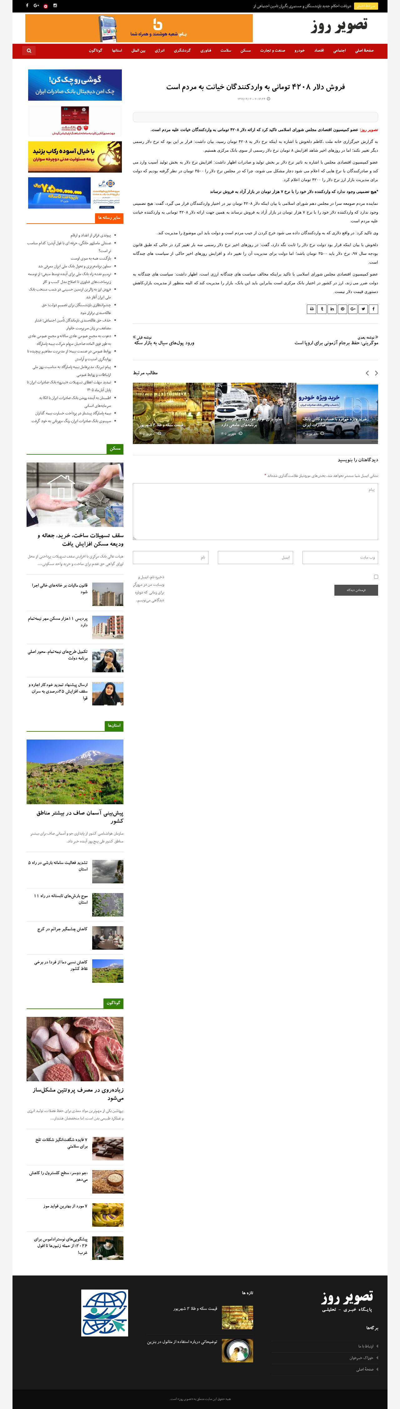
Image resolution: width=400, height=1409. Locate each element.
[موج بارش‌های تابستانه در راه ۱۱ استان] (107, 905)
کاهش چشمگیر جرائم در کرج (62, 929)
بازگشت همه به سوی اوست (91, 258)
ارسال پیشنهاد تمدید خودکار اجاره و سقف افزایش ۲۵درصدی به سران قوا (58, 692)
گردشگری (182, 51)
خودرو (299, 51)
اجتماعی (339, 51)
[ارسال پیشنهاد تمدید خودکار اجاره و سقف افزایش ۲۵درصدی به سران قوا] (107, 693)
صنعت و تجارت (272, 51)
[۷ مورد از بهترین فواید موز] (107, 1215)
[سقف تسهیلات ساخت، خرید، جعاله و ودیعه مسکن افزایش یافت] (75, 494)
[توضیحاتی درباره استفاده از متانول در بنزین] (237, 1350)
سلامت (225, 51)
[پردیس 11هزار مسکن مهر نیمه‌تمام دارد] (107, 627)
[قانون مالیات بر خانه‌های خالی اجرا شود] (107, 594)
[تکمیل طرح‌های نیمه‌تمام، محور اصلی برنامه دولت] (107, 660)
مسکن (245, 51)
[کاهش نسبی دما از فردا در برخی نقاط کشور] (107, 971)
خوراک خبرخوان (361, 1358)
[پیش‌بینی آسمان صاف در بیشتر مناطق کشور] (75, 772)
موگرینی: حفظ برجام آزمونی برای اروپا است (336, 341)
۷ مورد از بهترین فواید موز (65, 1206)
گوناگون (95, 51)
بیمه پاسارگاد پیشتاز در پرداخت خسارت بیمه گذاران (73, 413)
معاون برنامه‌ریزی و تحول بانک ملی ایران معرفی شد (74, 266)
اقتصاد (319, 51)
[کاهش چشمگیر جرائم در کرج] (107, 938)
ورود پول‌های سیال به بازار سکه (163, 341)
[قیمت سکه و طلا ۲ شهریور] (174, 413)
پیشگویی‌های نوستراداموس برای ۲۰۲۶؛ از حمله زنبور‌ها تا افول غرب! (61, 1246)
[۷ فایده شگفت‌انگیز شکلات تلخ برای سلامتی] (107, 1148)
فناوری (205, 51)
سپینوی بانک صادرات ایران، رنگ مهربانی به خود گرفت (71, 421)
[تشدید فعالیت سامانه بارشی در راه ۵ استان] (107, 871)
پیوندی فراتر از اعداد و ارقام (91, 235)
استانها (117, 51)
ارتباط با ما (365, 1346)
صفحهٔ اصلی (364, 51)
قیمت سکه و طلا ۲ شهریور (161, 425)
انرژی (159, 51)
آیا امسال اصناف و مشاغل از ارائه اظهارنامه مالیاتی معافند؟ (309, 6)
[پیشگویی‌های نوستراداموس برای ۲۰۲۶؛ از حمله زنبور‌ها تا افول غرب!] (107, 1248)
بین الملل (138, 51)
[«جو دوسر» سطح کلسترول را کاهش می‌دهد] (107, 1182)
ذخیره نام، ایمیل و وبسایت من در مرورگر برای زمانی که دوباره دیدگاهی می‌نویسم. (148, 589)
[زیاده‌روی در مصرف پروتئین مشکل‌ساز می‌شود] (75, 1049)
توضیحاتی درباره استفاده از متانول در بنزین (182, 1342)
